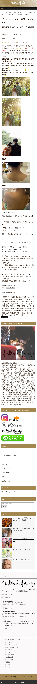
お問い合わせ (6, 481)
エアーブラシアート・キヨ (17, 242)
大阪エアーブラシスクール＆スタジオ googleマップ (15, 616)
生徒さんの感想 (7, 468)
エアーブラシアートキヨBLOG (22, 27)
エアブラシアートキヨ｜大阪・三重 (23, 676)
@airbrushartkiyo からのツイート (10, 492)
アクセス (8, 652)
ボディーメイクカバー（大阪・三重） (15, 247)
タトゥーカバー (7, 451)
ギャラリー (5, 460)
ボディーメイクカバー (9, 455)
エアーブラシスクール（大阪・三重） (15, 251)
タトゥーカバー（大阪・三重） (12, 249)
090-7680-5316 (11, 285)
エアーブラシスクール (12, 647)
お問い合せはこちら (7, 608)
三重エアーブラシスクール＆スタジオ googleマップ (15, 604)
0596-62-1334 (10, 288)
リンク (8, 664)
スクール (5, 464)
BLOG (4, 477)
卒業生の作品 (6, 472)
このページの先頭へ (20, 682)
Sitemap (8, 667)
